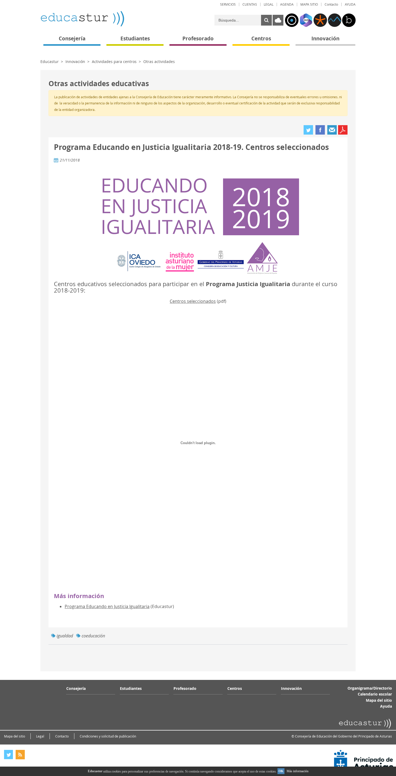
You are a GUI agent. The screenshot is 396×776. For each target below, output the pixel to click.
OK (281, 771)
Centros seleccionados (193, 301)
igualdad (65, 636)
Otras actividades (159, 61)
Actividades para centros (114, 61)
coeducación (93, 636)
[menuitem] (228, 4)
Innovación (75, 61)
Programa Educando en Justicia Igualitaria (107, 606)
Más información (297, 771)
